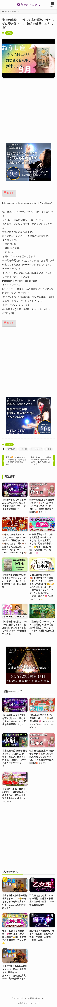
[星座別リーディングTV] (28, 4)
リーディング (36, 449)
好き (10, 193)
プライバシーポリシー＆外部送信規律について (28, 998)
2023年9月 (11, 449)
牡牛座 (9, 33)
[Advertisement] (28, 110)
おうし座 (23, 449)
